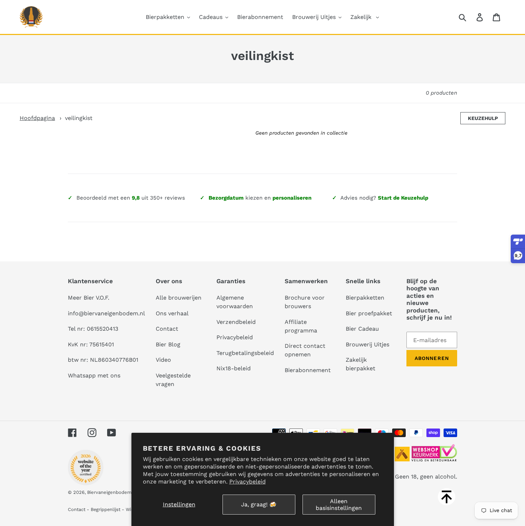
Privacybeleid (247, 481)
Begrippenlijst (105, 509)
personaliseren (291, 198)
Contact (167, 328)
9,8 (136, 198)
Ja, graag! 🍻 (258, 504)
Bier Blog (168, 344)
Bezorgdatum (226, 198)
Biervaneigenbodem (109, 492)
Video (163, 359)
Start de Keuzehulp (403, 198)
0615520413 (102, 328)
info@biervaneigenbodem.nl (106, 313)
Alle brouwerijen (178, 297)
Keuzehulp (483, 118)
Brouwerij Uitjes (367, 344)
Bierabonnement (308, 370)
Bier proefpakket (369, 313)
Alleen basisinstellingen (339, 504)
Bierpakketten (365, 297)
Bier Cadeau (362, 328)
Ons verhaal (172, 313)
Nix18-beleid (233, 368)
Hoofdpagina (37, 118)
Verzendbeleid (236, 322)
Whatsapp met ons (94, 375)
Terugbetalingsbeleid (245, 353)
